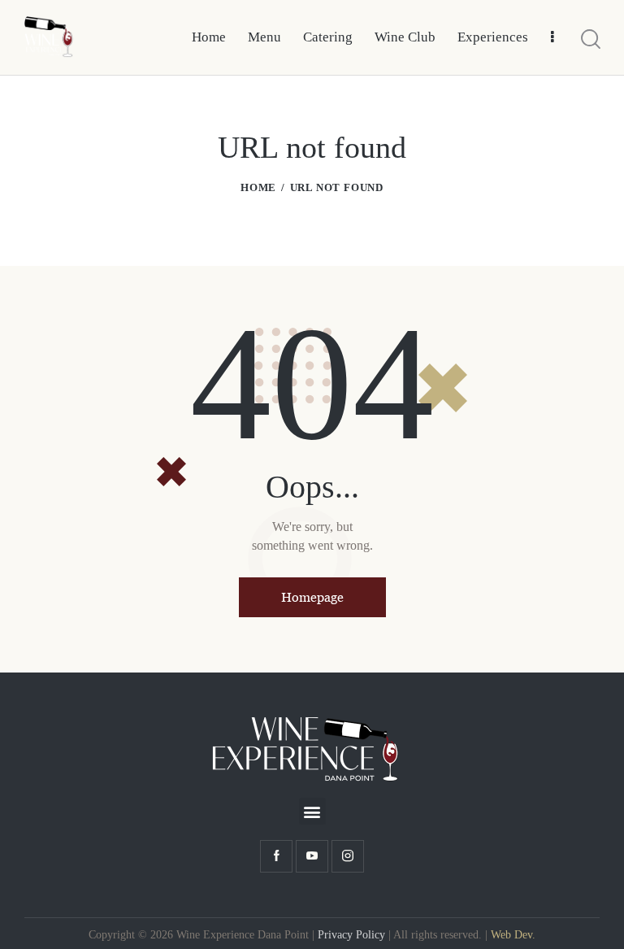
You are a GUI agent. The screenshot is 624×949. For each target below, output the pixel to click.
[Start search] (590, 39)
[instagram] (348, 856)
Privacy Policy (351, 935)
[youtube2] (312, 856)
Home (258, 187)
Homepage (312, 597)
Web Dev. (513, 935)
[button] (312, 811)
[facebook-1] (276, 856)
